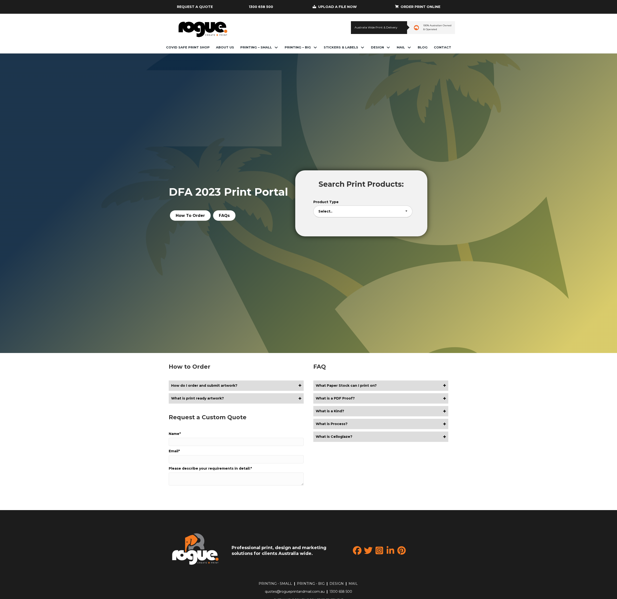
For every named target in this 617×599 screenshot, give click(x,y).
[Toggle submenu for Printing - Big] (315, 47)
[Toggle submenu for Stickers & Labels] (362, 47)
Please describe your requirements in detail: (209, 468)
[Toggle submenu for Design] (388, 47)
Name (174, 434)
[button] (236, 385)
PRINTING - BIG (311, 583)
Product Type (326, 202)
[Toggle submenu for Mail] (409, 47)
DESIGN (337, 583)
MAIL (354, 583)
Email (173, 451)
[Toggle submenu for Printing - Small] (276, 47)
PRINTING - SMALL (276, 583)
